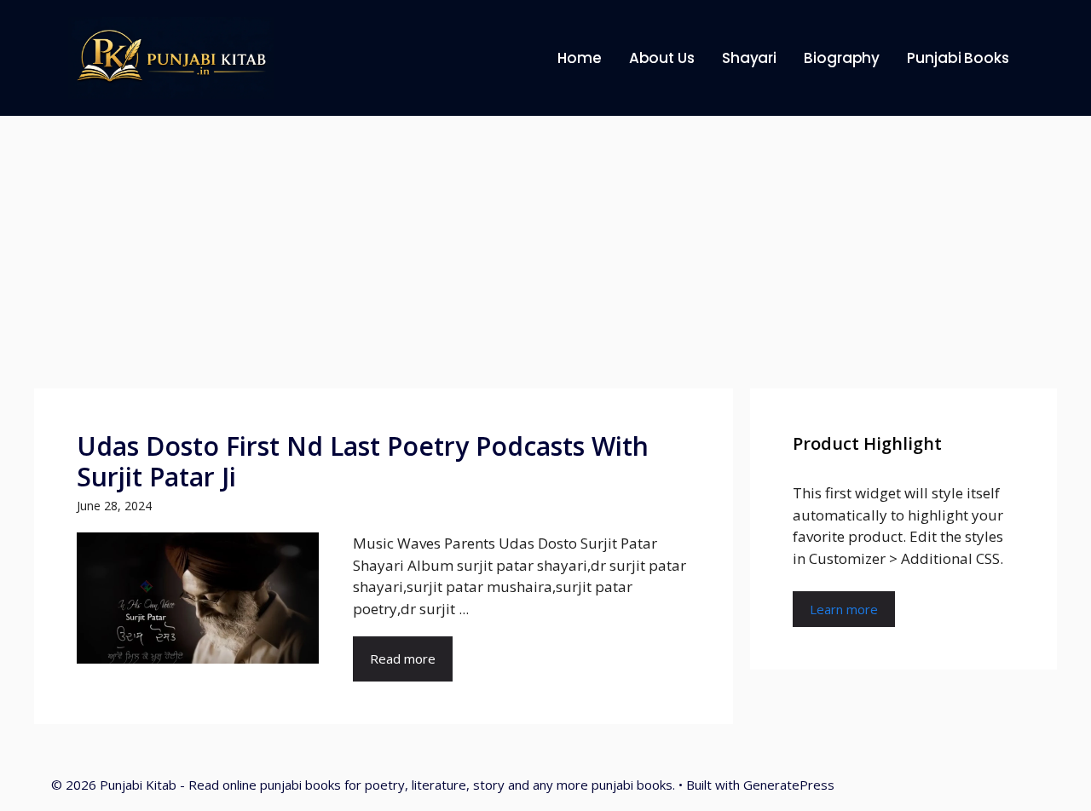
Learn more (844, 609)
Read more (403, 658)
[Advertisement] (545, 243)
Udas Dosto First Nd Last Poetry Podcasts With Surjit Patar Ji (363, 461)
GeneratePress (788, 784)
